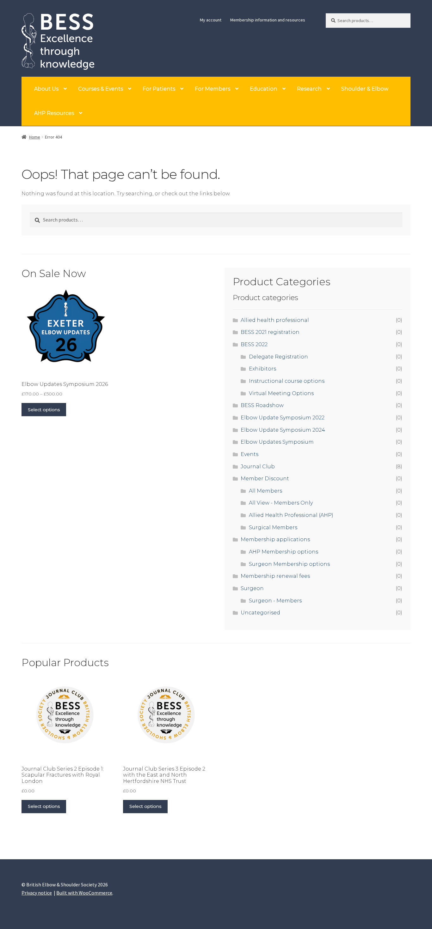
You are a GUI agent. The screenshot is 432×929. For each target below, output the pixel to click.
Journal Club (258, 467)
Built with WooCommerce (84, 893)
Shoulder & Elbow (364, 89)
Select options (44, 409)
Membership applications (275, 539)
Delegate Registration (278, 357)
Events (249, 454)
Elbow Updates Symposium (277, 442)
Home (34, 137)
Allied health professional (275, 320)
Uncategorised (260, 613)
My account (210, 20)
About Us (46, 89)
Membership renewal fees (275, 576)
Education (263, 89)
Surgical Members (273, 527)
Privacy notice (37, 893)
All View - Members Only (281, 503)
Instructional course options (286, 381)
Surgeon (252, 588)
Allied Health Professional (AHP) (291, 515)
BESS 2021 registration (270, 332)
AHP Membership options (283, 552)
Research (309, 89)
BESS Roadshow (262, 405)
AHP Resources (54, 113)
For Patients (159, 89)
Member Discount (265, 479)
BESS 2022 (254, 344)
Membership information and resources (267, 20)
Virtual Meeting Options (281, 393)
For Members (212, 89)
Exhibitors (262, 369)
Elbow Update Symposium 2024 (283, 430)
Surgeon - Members (275, 601)
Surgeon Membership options (289, 564)
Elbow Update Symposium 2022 (282, 418)
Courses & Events (100, 89)
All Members (265, 491)
